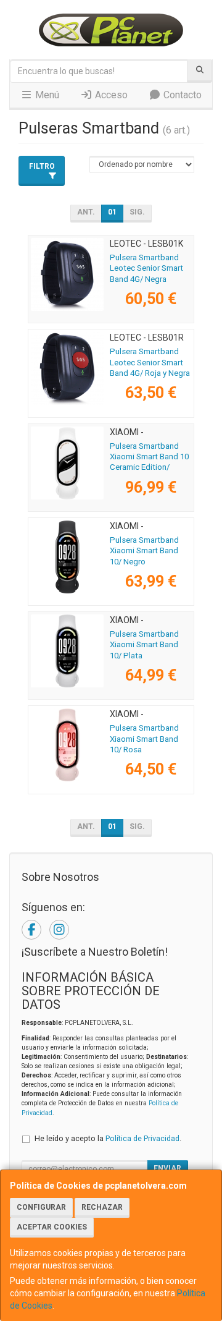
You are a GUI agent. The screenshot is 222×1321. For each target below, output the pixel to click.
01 (112, 212)
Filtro (42, 166)
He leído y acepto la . (108, 1138)
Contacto (181, 95)
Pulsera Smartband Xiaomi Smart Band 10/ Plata (144, 644)
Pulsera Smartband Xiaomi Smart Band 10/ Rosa (144, 738)
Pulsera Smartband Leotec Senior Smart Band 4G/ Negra (146, 268)
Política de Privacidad (142, 1138)
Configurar (41, 1207)
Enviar (167, 1168)
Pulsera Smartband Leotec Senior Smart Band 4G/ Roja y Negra (150, 362)
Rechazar (102, 1207)
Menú (46, 95)
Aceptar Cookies (52, 1227)
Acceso (110, 95)
